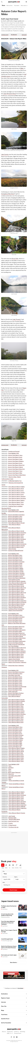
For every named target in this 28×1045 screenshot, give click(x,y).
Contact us (16, 1031)
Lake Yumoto (5, 154)
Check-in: (5, 877)
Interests (3, 1002)
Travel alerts (16, 5)
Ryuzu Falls (15, 258)
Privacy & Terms (17, 1033)
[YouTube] (17, 1037)
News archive (9, 5)
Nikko (21, 68)
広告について (10, 1033)
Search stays (13, 890)
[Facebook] (11, 1037)
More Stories (13, 962)
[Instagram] (14, 1037)
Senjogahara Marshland (7, 194)
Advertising (22, 1031)
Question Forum (5, 1018)
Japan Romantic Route (9, 93)
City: (4, 871)
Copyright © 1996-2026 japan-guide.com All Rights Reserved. (14, 1041)
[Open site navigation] (26, 1)
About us (4, 1031)
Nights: (16, 877)
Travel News (4, 1014)
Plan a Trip (3, 1006)
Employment (10, 1031)
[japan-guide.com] (14, 2)
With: (4, 882)
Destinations (4, 994)
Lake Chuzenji (16, 319)
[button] (26, 994)
